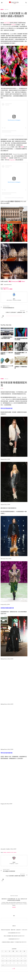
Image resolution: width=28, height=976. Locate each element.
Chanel (4, 852)
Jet (2, 19)
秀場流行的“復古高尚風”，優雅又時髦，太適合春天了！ (11, 929)
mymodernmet (5, 287)
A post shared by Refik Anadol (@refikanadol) (14, 135)
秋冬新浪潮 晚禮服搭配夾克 (14, 384)
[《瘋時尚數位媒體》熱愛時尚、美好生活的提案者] (14, 2)
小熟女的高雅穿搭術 (11, 932)
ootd (12, 852)
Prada (15, 852)
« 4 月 (13, 968)
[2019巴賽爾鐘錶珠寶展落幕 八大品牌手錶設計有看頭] (7, 331)
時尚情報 (2, 378)
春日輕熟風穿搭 (12, 939)
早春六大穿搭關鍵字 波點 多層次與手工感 (11, 935)
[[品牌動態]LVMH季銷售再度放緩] (21, 361)
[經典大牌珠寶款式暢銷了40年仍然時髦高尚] (21, 346)
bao (2, 388)
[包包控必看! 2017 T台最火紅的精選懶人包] (7, 346)
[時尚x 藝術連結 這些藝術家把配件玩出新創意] (21, 332)
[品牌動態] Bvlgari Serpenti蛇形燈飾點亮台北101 (7, 366)
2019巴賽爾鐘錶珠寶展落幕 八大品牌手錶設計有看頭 (7, 337)
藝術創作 (2, 9)
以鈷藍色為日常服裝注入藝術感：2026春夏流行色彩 (11, 942)
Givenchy (9, 852)
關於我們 (14, 907)
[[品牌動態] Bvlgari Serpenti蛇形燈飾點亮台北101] (7, 360)
